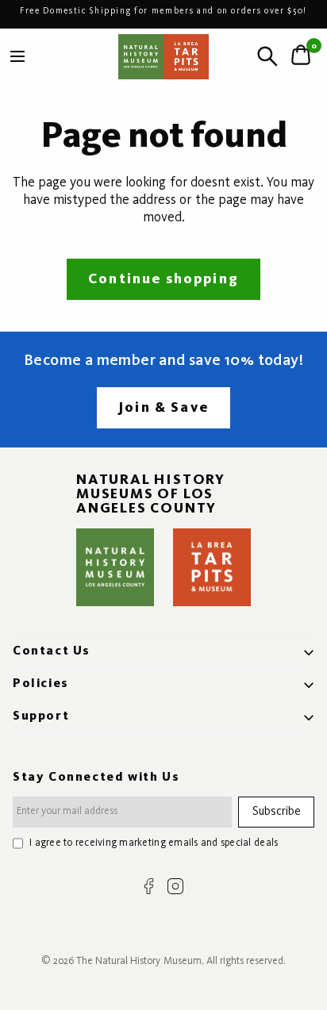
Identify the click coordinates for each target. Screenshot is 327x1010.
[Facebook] (149, 886)
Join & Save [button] (163, 408)
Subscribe (276, 812)
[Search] (267, 56)
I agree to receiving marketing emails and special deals (153, 843)
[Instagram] (175, 886)
